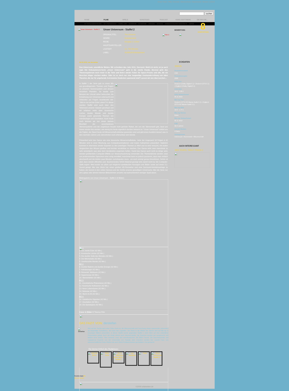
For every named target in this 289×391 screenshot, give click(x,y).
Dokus (160, 24)
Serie (191, 24)
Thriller (122, 24)
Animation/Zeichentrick (176, 24)
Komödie (142, 24)
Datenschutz (186, 2)
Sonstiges (144, 20)
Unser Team (162, 2)
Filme (106, 20)
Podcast (164, 20)
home (86, 20)
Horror (132, 24)
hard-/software (183, 20)
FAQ (170, 2)
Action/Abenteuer (92, 24)
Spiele (125, 20)
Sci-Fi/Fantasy (110, 24)
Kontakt (176, 2)
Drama (152, 24)
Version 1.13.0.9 (208, 2)
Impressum (196, 2)
